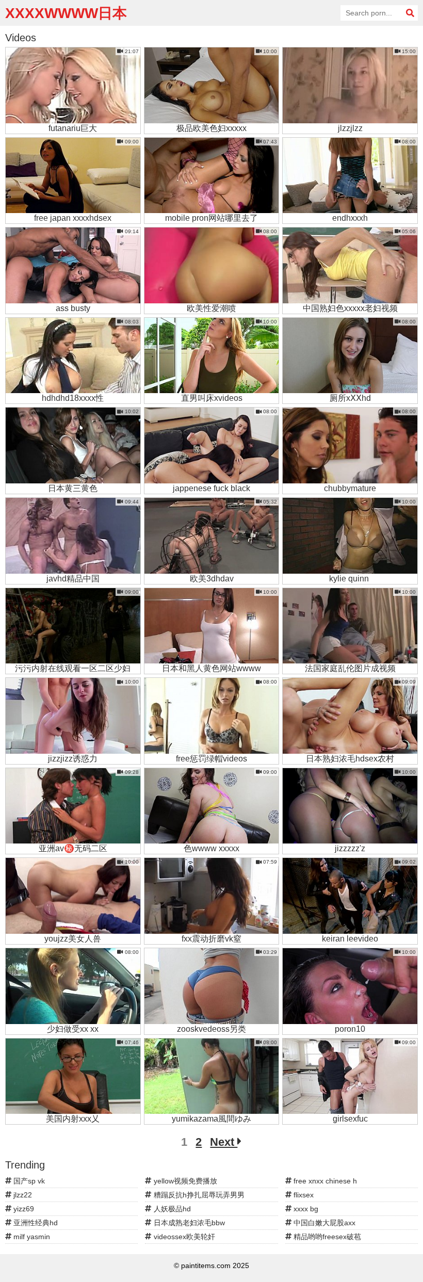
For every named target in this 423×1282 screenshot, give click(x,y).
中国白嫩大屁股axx (323, 1223)
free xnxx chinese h (324, 1181)
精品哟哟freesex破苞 (326, 1236)
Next (223, 1141)
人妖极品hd (171, 1209)
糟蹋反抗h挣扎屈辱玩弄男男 (198, 1195)
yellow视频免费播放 (184, 1181)
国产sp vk (28, 1181)
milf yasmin (30, 1236)
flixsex (302, 1195)
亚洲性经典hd (34, 1223)
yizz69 (22, 1209)
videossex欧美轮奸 (183, 1236)
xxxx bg (304, 1209)
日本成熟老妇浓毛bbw (188, 1223)
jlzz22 (21, 1195)
